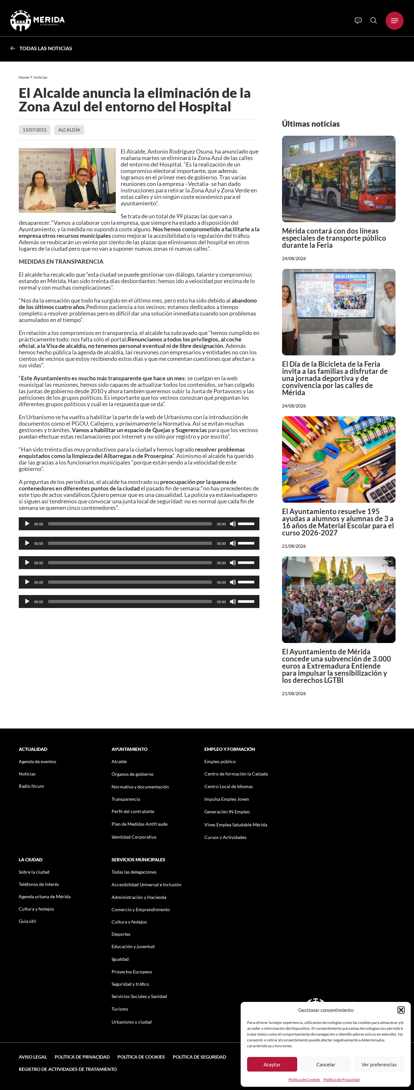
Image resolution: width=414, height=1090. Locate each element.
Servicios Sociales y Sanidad (139, 996)
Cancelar (325, 1064)
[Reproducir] (27, 524)
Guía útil (27, 921)
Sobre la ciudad (34, 872)
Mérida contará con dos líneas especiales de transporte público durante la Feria (334, 237)
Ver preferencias (379, 1064)
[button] (401, 1010)
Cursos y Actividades (225, 837)
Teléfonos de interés (39, 884)
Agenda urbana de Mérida (45, 896)
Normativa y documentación (140, 786)
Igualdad (120, 959)
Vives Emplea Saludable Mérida (235, 824)
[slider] (247, 523)
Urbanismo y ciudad (132, 1022)
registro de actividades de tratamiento (68, 1069)
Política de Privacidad (341, 1079)
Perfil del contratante (133, 811)
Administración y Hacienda (139, 897)
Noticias (40, 77)
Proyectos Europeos (132, 971)
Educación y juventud (133, 946)
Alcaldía (69, 129)
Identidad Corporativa (134, 837)
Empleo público (220, 761)
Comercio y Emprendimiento (141, 909)
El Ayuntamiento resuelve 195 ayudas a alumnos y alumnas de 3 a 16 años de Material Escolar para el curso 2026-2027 (338, 522)
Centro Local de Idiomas (228, 786)
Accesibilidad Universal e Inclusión (146, 884)
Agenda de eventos (37, 761)
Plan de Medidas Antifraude (140, 824)
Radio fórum (31, 786)
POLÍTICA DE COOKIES (141, 1057)
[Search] (373, 20)
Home (24, 77)
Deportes (121, 934)
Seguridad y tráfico (130, 984)
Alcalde (119, 761)
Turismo (120, 1009)
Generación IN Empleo (227, 811)
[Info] (358, 20)
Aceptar (272, 1064)
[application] (139, 523)
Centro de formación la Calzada (236, 773)
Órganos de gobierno (133, 774)
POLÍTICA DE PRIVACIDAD (82, 1057)
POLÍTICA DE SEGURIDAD (199, 1057)
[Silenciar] (233, 524)
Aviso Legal (33, 1057)
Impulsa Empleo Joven (226, 799)
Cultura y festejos (36, 909)
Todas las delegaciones (134, 872)
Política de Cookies (304, 1079)
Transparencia (126, 799)
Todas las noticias (45, 48)
